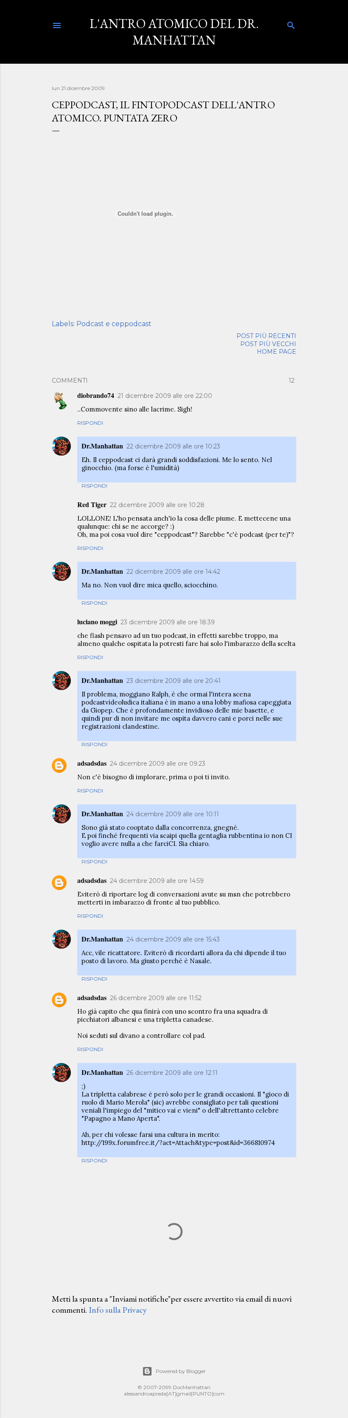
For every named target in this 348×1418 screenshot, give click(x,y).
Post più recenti (266, 336)
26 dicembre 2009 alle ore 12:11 (172, 1073)
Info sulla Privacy (118, 1309)
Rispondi (90, 423)
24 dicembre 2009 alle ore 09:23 (157, 763)
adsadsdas (92, 763)
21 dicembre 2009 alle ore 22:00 (165, 396)
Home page (276, 351)
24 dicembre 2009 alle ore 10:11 (172, 814)
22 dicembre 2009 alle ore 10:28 (157, 505)
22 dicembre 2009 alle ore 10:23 (173, 446)
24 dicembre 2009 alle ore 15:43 (173, 939)
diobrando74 (95, 395)
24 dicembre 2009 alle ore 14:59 (157, 881)
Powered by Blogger (181, 1371)
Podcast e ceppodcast (114, 324)
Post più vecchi (268, 344)
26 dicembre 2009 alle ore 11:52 (156, 998)
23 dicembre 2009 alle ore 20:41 (173, 681)
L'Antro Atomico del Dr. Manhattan (174, 31)
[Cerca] (291, 23)
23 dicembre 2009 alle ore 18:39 (168, 622)
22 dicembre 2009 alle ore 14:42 (173, 571)
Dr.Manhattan (102, 446)
